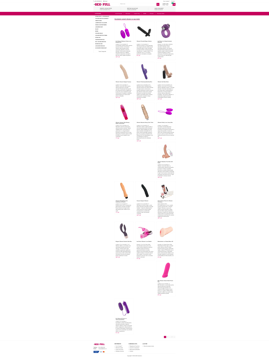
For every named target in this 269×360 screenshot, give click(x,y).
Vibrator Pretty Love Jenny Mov (165, 122)
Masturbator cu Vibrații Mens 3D (165, 241)
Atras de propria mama (149, 346)
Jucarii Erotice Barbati (101, 18)
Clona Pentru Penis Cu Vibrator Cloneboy (165, 201)
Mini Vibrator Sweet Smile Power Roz (165, 281)
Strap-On (97, 37)
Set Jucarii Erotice (100, 41)
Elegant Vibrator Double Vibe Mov (124, 241)
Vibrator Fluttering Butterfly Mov (144, 81)
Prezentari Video (160, 13)
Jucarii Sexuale (118, 13)
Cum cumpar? (166, 1)
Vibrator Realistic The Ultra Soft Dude (165, 162)
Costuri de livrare (119, 349)
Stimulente (128, 13)
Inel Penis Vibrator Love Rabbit (144, 241)
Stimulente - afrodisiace (102, 16)
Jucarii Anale (99, 33)
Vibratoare (98, 20)
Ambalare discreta (120, 351)
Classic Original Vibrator (142, 200)
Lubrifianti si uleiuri (101, 22)
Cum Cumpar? (119, 346)
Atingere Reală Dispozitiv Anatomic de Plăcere (122, 201)
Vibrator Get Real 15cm (163, 81)
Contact (173, 1)
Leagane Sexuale (100, 45)
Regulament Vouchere (135, 346)
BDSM (96, 31)
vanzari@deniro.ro (102, 348)
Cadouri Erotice (99, 39)
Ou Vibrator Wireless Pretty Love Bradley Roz (123, 42)
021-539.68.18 (98, 1)
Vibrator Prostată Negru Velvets (144, 41)
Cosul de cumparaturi (134, 347)
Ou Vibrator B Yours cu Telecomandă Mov (121, 319)
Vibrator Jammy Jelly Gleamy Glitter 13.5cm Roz (122, 123)
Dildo (96, 29)
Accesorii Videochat (101, 48)
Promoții (151, 13)
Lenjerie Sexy (99, 27)
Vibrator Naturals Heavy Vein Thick (145, 122)
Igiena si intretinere (101, 24)
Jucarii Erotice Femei (101, 35)
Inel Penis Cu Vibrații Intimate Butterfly (165, 42)
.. (169, 336)
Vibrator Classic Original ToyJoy (123, 81)
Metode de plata (119, 347)
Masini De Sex (98, 43)
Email (106, 1)
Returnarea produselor (135, 349)
